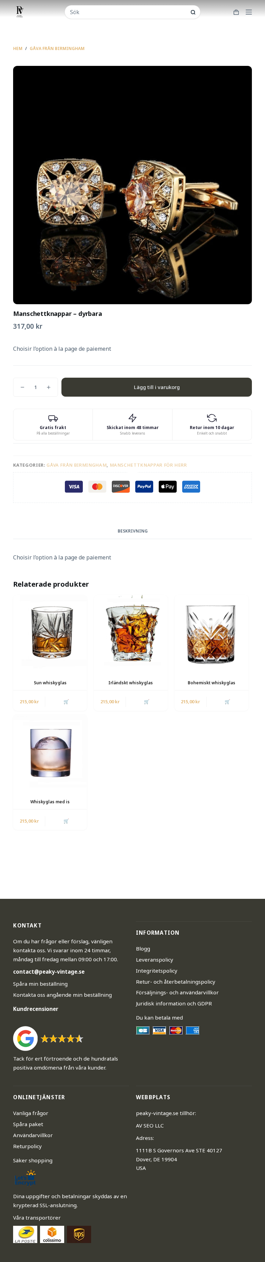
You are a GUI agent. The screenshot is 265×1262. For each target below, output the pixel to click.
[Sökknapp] (193, 12)
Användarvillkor (33, 1135)
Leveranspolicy (154, 959)
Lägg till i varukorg (157, 387)
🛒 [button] (66, 701)
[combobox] (128, 12)
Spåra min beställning (40, 983)
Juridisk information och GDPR (174, 1003)
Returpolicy (27, 1146)
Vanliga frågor (30, 1113)
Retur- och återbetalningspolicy (175, 981)
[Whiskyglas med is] (50, 751)
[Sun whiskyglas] (50, 632)
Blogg (143, 948)
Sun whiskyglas (50, 683)
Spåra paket (28, 1124)
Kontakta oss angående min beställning (62, 994)
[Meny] (249, 12)
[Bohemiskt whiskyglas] (211, 632)
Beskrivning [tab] (133, 531)
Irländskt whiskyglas (130, 683)
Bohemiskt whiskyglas (211, 683)
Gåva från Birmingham (77, 465)
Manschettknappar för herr (148, 465)
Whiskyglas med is (50, 802)
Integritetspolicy (156, 970)
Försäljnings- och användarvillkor (177, 992)
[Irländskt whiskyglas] (131, 632)
